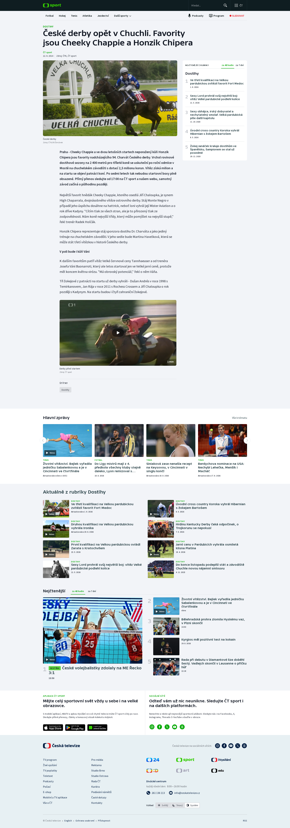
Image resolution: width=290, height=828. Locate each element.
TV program (50, 759)
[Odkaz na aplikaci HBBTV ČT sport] (97, 727)
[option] (163, 805)
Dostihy (48, 26)
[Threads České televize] (244, 745)
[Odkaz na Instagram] (152, 727)
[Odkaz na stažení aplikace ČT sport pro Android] (75, 727)
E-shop (47, 792)
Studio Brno (98, 770)
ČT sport (47, 52)
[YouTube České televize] (231, 745)
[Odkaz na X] (167, 727)
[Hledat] (225, 5)
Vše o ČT (48, 802)
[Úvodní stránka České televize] (62, 745)
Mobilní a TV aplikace (55, 797)
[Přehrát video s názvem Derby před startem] (118, 333)
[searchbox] (206, 5)
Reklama (96, 765)
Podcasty (48, 781)
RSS (245, 820)
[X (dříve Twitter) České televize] (237, 745)
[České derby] (110, 98)
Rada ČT (96, 781)
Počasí (47, 786)
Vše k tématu (239, 417)
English (68, 820)
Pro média (97, 759)
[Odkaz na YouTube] (174, 727)
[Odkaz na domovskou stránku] (57, 5)
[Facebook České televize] (224, 745)
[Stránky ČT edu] (217, 771)
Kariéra (95, 786)
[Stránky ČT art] (182, 771)
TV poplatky (50, 770)
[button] (118, 333)
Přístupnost (104, 820)
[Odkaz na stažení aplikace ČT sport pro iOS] (53, 727)
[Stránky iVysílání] (221, 761)
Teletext (48, 776)
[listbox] (177, 805)
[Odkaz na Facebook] (159, 727)
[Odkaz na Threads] (182, 727)
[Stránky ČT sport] (185, 761)
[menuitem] (49, 15)
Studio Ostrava (99, 776)
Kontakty (96, 802)
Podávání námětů (101, 792)
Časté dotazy (98, 797)
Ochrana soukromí (85, 820)
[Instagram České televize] (217, 745)
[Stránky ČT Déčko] (152, 771)
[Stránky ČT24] (152, 761)
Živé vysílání (50, 765)
